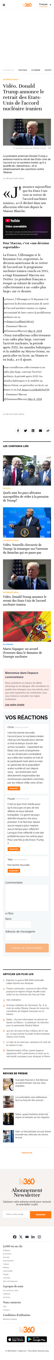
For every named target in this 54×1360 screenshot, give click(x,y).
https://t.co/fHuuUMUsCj (20, 321)
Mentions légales (10, 1319)
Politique (22, 70)
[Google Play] (37, 1339)
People (6, 1274)
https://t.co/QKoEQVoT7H (35, 389)
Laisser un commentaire (27, 947)
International (11, 80)
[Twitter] (21, 1237)
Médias (6, 1268)
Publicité (6, 1294)
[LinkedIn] (33, 1237)
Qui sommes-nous (10, 1290)
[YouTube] (27, 1237)
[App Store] (16, 1339)
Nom (8, 918)
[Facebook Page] (14, 1237)
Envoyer (40, 1215)
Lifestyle (6, 1278)
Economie (36, 70)
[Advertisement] (27, 38)
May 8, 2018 (35, 330)
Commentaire (14, 882)
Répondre (13, 788)
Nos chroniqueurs (10, 1281)
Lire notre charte (14, 704)
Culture (6, 1264)
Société (48, 70)
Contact (6, 1310)
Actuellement (8, 70)
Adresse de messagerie (20, 931)
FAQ (4, 1307)
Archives (6, 1297)
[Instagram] (39, 1237)
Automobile (8, 1271)
